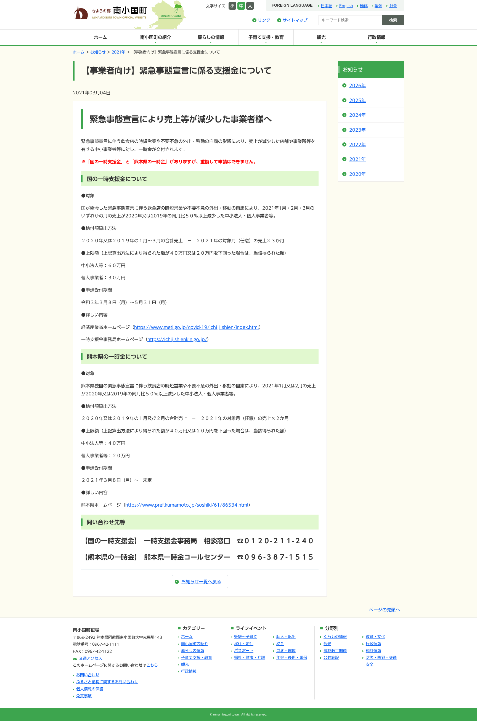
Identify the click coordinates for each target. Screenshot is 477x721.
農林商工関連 (335, 651)
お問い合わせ (87, 675)
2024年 (357, 115)
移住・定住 (243, 644)
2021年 (118, 52)
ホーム (100, 37)
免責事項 (84, 696)
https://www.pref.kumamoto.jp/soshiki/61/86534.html (186, 505)
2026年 (357, 85)
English (346, 6)
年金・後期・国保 (291, 657)
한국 (393, 6)
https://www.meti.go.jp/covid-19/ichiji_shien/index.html (196, 327)
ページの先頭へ (384, 610)
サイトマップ (295, 20)
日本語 (326, 6)
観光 (321, 37)
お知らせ (98, 52)
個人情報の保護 (89, 689)
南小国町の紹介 (155, 37)
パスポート (243, 651)
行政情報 (376, 37)
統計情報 (373, 651)
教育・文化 (375, 636)
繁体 (378, 6)
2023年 (357, 130)
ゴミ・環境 (286, 651)
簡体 (364, 6)
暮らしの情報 (211, 37)
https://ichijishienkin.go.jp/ (177, 339)
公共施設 (331, 657)
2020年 (357, 174)
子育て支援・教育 (266, 37)
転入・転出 (286, 636)
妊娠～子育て (245, 636)
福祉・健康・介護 (249, 657)
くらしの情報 (335, 636)
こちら (152, 665)
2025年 (357, 100)
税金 (280, 644)
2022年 (357, 144)
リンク (264, 20)
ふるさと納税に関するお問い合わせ (107, 682)
